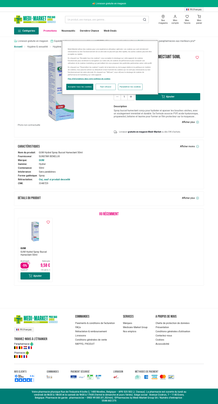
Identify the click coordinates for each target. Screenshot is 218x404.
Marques (127, 323)
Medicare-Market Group (135, 327)
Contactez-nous (164, 335)
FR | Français (196, 9)
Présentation (162, 327)
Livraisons (80, 335)
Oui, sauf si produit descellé (54, 179)
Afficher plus (188, 122)
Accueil (18, 46)
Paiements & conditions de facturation (95, 323)
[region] (110, 67)
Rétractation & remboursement (91, 331)
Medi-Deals (110, 30)
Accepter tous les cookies (80, 87)
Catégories (28, 30)
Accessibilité (162, 343)
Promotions (50, 30)
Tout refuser (105, 87)
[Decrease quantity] (117, 96)
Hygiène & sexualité (37, 46)
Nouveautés (68, 30)
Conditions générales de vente (91, 339)
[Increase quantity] (131, 96)
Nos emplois (129, 331)
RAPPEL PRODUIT (85, 343)
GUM (41, 160)
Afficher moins (187, 146)
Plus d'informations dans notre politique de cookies (89, 79)
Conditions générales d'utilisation (173, 331)
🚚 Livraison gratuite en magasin (109, 3)
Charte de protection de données (173, 323)
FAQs (78, 327)
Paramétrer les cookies (130, 87)
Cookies (160, 339)
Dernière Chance (89, 30)
